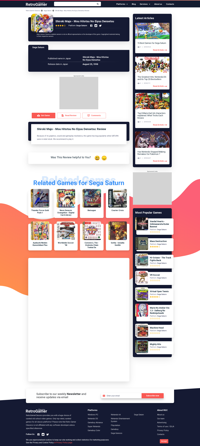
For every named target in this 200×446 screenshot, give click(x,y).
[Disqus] (79, 289)
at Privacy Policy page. (63, 442)
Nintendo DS (93, 418)
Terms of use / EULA (165, 426)
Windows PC (93, 415)
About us (158, 4)
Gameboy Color (94, 430)
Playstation (115, 425)
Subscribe (152, 396)
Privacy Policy (163, 430)
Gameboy (115, 429)
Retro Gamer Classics (33, 10)
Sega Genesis (116, 433)
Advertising (161, 422)
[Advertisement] (78, 93)
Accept (164, 441)
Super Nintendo (94, 426)
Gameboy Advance (95, 422)
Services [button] (144, 4)
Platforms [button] (120, 4)
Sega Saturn (48, 10)
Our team (160, 418)
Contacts (170, 4)
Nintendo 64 (116, 415)
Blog (134, 4)
